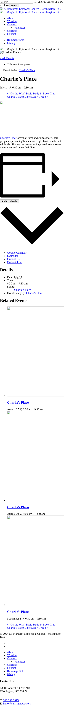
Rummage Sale (15, 671)
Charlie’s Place (8, 137)
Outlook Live (14, 262)
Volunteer (19, 661)
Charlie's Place (34, 293)
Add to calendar (9, 201)
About (10, 652)
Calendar (12, 664)
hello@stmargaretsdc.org (17, 703)
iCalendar (12, 255)
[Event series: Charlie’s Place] (45, 409)
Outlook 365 (14, 259)
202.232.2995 (11, 700)
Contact (11, 667)
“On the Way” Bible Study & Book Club (31, 93)
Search (14, 5)
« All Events (7, 58)
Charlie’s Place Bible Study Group (27, 96)
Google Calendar (16, 252)
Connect (12, 658)
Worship (12, 655)
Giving (11, 674)
